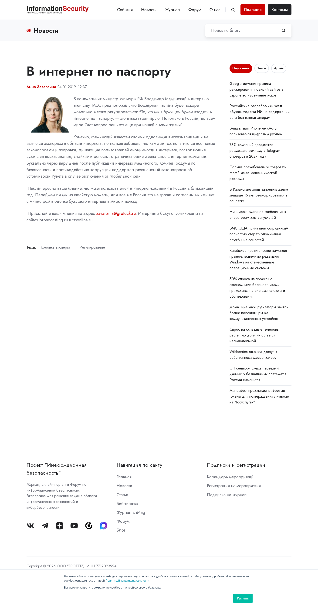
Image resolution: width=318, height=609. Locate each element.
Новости (149, 10)
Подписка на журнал (227, 495)
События (125, 10)
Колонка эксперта (55, 247)
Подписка (253, 9)
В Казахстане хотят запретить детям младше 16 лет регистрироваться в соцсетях (259, 195)
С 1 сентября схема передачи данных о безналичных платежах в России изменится (258, 374)
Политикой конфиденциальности (127, 580)
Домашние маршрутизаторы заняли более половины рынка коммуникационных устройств (259, 312)
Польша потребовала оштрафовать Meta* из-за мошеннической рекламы (258, 172)
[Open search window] (233, 9)
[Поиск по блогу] (283, 30)
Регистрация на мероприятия (234, 486)
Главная (124, 477)
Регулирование (92, 247)
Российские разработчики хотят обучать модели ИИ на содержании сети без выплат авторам (260, 111)
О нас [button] (215, 10)
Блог (121, 530)
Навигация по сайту (139, 465)
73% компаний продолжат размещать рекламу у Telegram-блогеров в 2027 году (256, 150)
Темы (261, 68)
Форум (194, 10)
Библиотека (127, 504)
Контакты (280, 9)
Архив (279, 68)
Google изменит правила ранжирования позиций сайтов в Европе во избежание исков (256, 89)
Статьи (122, 495)
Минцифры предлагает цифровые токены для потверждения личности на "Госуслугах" (259, 396)
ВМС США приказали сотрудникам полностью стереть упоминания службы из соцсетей (259, 234)
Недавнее (240, 68)
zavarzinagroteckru (116, 213)
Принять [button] (243, 598)
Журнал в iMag (131, 512)
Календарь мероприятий (230, 477)
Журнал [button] (172, 10)
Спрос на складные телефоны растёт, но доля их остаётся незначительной (254, 335)
